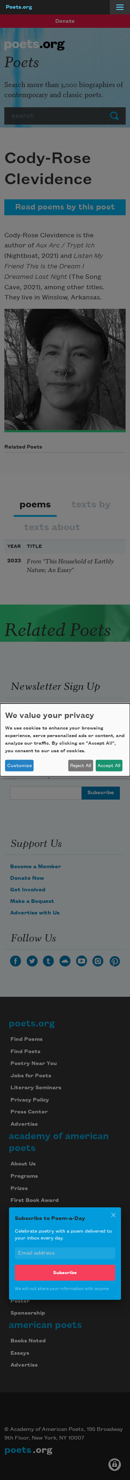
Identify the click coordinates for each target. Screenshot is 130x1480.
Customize (19, 765)
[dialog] (65, 740)
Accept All (109, 765)
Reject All (80, 765)
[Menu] (120, 7)
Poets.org (19, 7)
